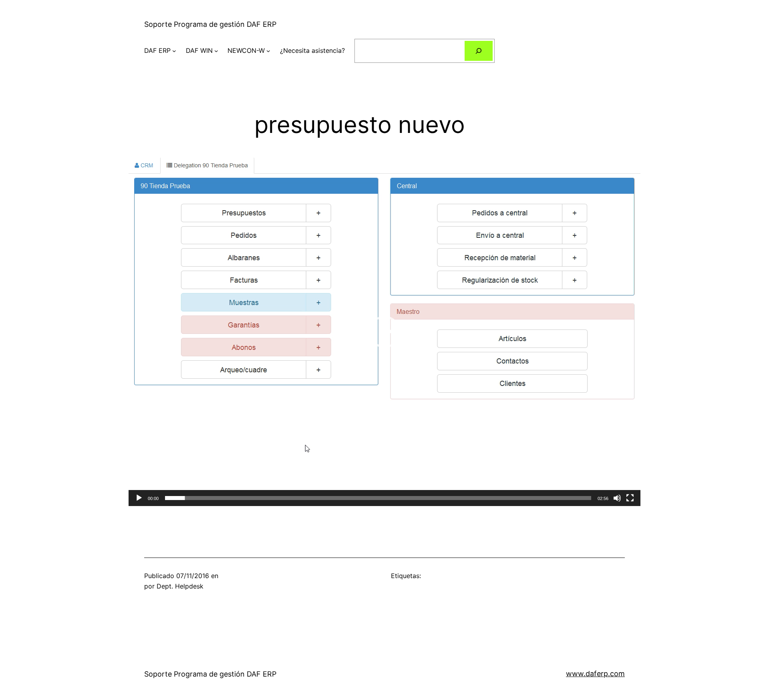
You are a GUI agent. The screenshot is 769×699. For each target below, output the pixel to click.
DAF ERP (157, 50)
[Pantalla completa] (630, 498)
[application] (384, 332)
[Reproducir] (139, 498)
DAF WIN (199, 50)
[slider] (378, 498)
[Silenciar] (617, 498)
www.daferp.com (595, 673)
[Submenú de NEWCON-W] (268, 51)
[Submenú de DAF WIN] (216, 51)
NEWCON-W (246, 50)
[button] (384, 332)
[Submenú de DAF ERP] (174, 51)
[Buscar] (479, 50)
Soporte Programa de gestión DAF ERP (210, 24)
